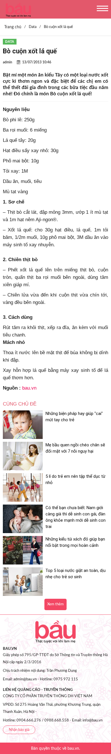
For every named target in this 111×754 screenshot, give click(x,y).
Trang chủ (12, 27)
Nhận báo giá (19, 730)
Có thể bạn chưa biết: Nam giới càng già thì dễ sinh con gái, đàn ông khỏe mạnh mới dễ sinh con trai (76, 517)
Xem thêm (55, 604)
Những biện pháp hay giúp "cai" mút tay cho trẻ (74, 416)
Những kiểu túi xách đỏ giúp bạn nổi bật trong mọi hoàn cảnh (75, 542)
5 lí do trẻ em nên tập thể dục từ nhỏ (75, 479)
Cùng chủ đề (19, 404)
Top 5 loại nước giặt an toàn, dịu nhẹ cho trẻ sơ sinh (76, 573)
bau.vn (29, 388)
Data (9, 42)
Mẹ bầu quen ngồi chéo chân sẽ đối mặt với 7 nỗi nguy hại (75, 448)
